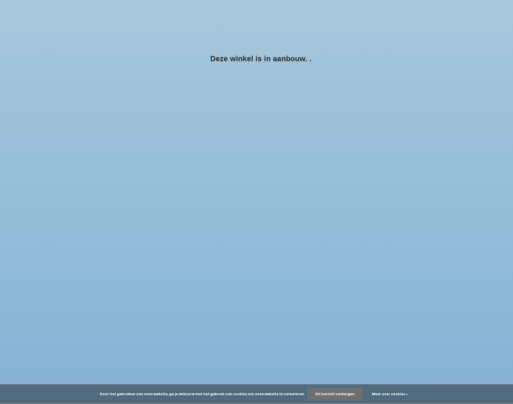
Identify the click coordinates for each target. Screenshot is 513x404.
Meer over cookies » (390, 394)
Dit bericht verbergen (335, 394)
